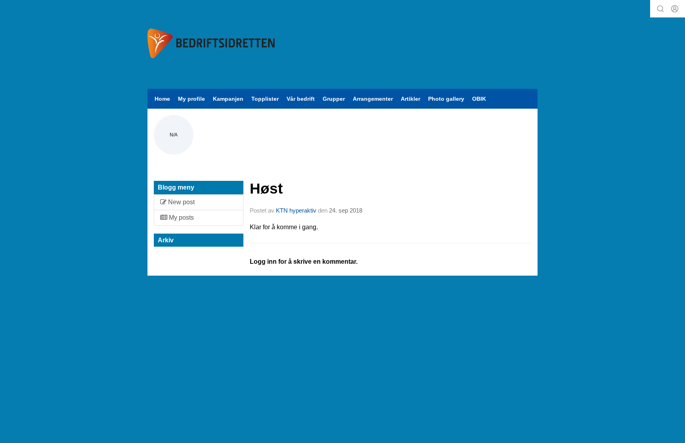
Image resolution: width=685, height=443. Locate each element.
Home (162, 99)
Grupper (334, 99)
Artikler (410, 99)
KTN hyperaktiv (296, 210)
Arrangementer (373, 99)
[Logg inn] (675, 9)
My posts (180, 217)
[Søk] (660, 9)
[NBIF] (211, 43)
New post (180, 202)
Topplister (265, 99)
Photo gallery (446, 99)
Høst (266, 188)
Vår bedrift (301, 99)
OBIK (479, 99)
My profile (191, 99)
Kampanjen (228, 99)
